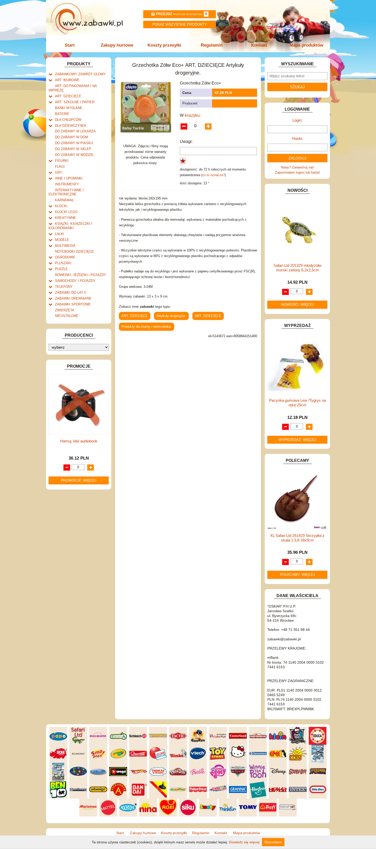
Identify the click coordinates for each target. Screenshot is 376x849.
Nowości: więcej (297, 304)
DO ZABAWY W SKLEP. (73, 149)
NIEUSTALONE (66, 316)
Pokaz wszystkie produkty (179, 24)
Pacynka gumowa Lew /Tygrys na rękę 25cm (297, 402)
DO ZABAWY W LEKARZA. (76, 131)
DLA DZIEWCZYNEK (70, 126)
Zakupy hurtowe (117, 45)
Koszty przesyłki (164, 45)
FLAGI (60, 166)
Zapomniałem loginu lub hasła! (297, 172)
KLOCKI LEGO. (67, 212)
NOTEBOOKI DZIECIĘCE (74, 251)
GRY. (59, 172)
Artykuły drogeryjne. (171, 316)
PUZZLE (61, 269)
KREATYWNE (65, 218)
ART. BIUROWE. (67, 80)
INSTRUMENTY (67, 184)
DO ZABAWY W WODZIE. (75, 155)
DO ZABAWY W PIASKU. (74, 143)
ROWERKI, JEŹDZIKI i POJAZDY (80, 275)
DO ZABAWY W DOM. (72, 137)
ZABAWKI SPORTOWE (73, 304)
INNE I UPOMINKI (69, 178)
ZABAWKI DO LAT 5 (70, 292)
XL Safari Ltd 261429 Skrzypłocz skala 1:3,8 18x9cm (297, 537)
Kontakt (259, 45)
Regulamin (212, 45)
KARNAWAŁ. (65, 200)
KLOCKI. (61, 206)
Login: (297, 120)
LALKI (59, 234)
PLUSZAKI (63, 263)
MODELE (62, 240)
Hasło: (297, 138)
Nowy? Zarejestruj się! (297, 167)
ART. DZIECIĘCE (68, 96)
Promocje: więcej (78, 480)
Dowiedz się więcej (244, 842)
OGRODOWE (65, 257)
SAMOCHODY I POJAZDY (75, 281)
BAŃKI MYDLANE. (69, 108)
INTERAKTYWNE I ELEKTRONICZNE (66, 192)
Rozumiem (273, 842)
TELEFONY (64, 287)
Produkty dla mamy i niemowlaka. (146, 326)
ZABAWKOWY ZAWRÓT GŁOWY (80, 74)
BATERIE (62, 114)
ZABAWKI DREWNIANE (73, 298)
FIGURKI (62, 161)
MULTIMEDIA (65, 246)
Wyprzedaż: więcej (297, 440)
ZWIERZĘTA (64, 310)
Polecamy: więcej (297, 574)
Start (70, 45)
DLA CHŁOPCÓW (68, 120)
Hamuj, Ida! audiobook (78, 441)
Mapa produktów (306, 45)
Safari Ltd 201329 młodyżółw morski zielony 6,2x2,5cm (297, 267)
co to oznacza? (213, 175)
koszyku (192, 115)
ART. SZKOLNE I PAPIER (74, 102)
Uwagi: (186, 141)
